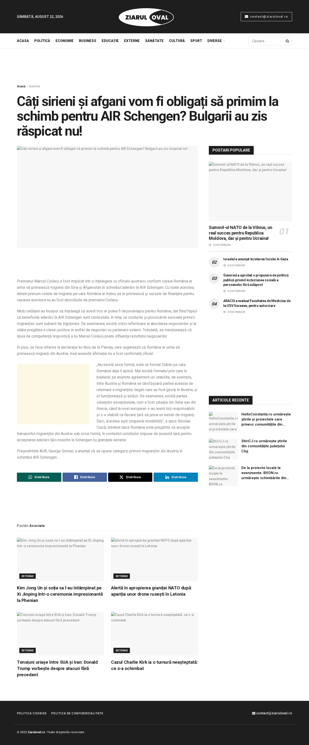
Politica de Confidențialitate (77, 713)
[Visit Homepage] (146, 16)
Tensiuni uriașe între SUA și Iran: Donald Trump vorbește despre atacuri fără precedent (57, 668)
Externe (132, 41)
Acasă (21, 86)
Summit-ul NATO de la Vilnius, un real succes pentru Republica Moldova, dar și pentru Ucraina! (240, 233)
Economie (65, 41)
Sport (196, 41)
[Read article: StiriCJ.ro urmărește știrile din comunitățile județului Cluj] (223, 449)
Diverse (214, 41)
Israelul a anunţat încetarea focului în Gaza (255, 259)
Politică (42, 41)
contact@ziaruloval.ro (268, 16)
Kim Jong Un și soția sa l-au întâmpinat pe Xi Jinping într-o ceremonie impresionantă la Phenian (60, 594)
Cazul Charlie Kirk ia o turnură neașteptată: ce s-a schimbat (154, 665)
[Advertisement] (154, 66)
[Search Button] (232, 17)
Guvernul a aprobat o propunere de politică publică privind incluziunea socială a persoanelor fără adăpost (255, 280)
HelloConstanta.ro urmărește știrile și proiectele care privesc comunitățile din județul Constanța (266, 419)
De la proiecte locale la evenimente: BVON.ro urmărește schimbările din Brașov (263, 473)
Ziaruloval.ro (36, 732)
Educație (110, 41)
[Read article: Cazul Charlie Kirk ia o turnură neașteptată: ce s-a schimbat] (154, 633)
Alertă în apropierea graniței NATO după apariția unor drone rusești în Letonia (151, 591)
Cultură (177, 41)
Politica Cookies (32, 713)
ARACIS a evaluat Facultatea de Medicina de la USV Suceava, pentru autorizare (256, 303)
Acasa (23, 41)
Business (87, 41)
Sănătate (154, 41)
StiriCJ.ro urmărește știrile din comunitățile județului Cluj (264, 446)
